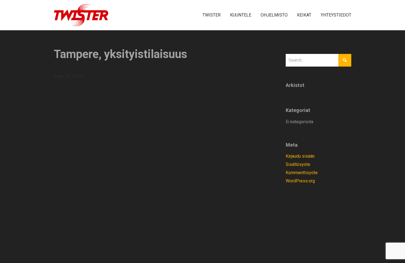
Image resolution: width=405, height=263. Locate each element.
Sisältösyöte (298, 164)
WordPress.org (300, 180)
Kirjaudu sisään (300, 156)
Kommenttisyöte (302, 172)
